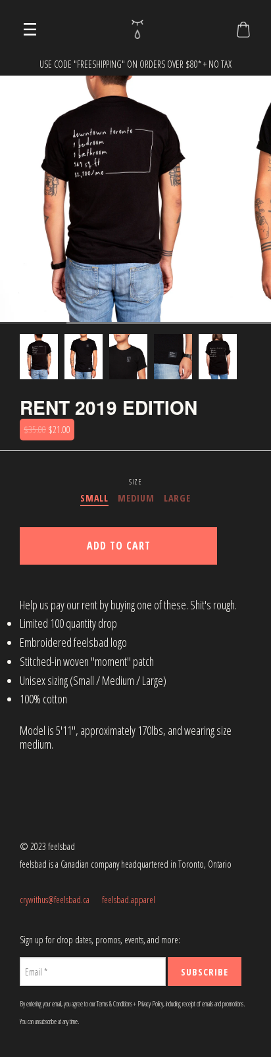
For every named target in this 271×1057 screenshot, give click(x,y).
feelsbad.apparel (128, 899)
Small (94, 498)
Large (177, 498)
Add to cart (119, 545)
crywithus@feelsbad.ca (54, 899)
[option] (39, 356)
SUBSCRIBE (204, 972)
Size (135, 481)
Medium (136, 498)
